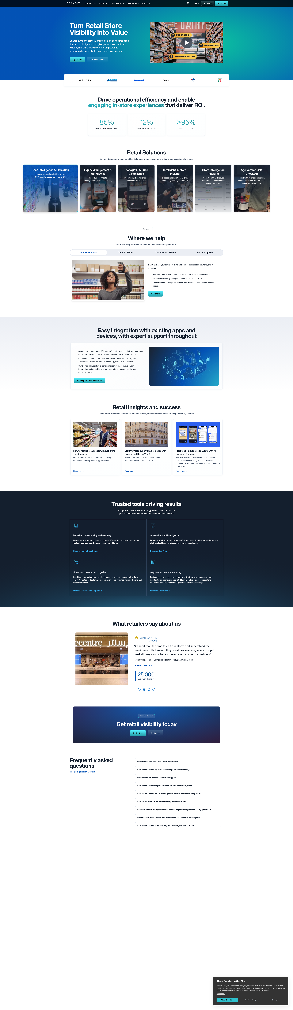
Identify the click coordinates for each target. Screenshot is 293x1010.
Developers (117, 3)
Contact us (208, 3)
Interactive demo (97, 60)
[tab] (88, 252)
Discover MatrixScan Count (85, 551)
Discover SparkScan (159, 591)
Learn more (221, 994)
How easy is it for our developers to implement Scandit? (161, 802)
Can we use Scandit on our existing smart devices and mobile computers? (169, 794)
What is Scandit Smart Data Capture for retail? (157, 762)
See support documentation (89, 381)
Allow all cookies (227, 1000)
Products (89, 3)
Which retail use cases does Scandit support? (157, 778)
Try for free (221, 3)
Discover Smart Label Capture (86, 591)
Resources (132, 3)
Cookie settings (250, 1000)
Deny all (275, 1000)
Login (194, 3)
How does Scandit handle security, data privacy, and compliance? (165, 826)
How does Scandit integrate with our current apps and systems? (165, 786)
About (145, 3)
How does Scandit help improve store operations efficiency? (163, 770)
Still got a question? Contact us (84, 772)
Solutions (103, 3)
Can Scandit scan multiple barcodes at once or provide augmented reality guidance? (174, 810)
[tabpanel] (146, 279)
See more (155, 294)
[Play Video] (186, 42)
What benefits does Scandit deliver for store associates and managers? (168, 818)
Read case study (142, 664)
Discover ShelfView (159, 551)
